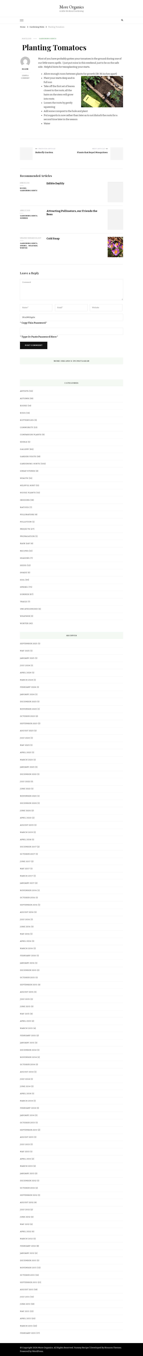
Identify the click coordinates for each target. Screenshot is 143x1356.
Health (24, 478)
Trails (23, 602)
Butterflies (27, 420)
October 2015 (27, 977)
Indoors (25, 500)
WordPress (37, 1351)
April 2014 (25, 1094)
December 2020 (28, 803)
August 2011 (26, 1289)
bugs (23, 413)
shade (23, 573)
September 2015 (28, 985)
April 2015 (25, 1021)
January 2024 (27, 694)
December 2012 (28, 1181)
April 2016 (25, 941)
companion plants (30, 435)
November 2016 (28, 890)
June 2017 (25, 861)
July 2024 (25, 665)
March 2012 (26, 1239)
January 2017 (27, 883)
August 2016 (27, 912)
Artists (24, 391)
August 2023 (27, 731)
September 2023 (28, 723)
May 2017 (25, 869)
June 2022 (25, 789)
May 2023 (25, 745)
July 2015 (25, 999)
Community (26, 427)
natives (24, 507)
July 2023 (25, 738)
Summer (24, 218)
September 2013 (28, 1130)
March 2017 (26, 876)
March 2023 (26, 760)
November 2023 (28, 709)
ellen (25, 69)
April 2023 (25, 752)
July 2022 (25, 781)
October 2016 (27, 898)
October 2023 (27, 716)
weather (32, 246)
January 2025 (27, 658)
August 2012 (27, 1202)
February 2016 (28, 956)
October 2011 (27, 1275)
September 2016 (28, 905)
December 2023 (28, 702)
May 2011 (24, 1311)
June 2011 (25, 1304)
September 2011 (28, 1282)
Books (23, 188)
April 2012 (25, 1231)
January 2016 (27, 963)
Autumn (24, 398)
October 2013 (27, 1123)
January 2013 (27, 1173)
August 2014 (27, 1072)
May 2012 (25, 1224)
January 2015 (27, 1043)
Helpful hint (27, 485)
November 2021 (28, 796)
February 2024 (28, 687)
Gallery (24, 449)
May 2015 (25, 1014)
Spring (23, 246)
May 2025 (25, 651)
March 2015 (26, 1028)
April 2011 (25, 1318)
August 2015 (27, 992)
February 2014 (28, 1108)
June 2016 (25, 927)
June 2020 (25, 811)
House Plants (28, 493)
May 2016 (25, 934)
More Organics (71, 7)
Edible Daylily (55, 183)
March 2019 (26, 832)
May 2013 (25, 1152)
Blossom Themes (112, 1347)
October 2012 (27, 1188)
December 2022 (28, 774)
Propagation (27, 536)
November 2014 (28, 1057)
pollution (26, 522)
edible (23, 442)
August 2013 (27, 1137)
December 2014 (28, 1050)
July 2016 (25, 919)
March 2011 (26, 1326)
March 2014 (26, 1101)
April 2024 (25, 673)
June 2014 (25, 1086)
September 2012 (28, 1195)
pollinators (27, 514)
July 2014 (25, 1079)
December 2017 (28, 847)
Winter (23, 248)
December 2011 (28, 1260)
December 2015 (28, 970)
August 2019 (27, 825)
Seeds (23, 565)
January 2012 (27, 1253)
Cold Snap (53, 238)
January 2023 (27, 767)
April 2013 (25, 1159)
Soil (22, 580)
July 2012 (25, 1210)
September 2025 (28, 644)
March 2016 (26, 948)
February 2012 (28, 1246)
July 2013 (25, 1144)
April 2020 (26, 818)
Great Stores (27, 471)
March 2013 (26, 1166)
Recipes (24, 551)
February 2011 (28, 1333)
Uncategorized (29, 609)
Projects (25, 529)
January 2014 (27, 1115)
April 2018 (25, 839)
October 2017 (27, 854)
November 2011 (28, 1268)
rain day (25, 543)
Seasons (25, 558)
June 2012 (25, 1217)
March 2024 (26, 680)
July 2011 (25, 1297)
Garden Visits (28, 456)
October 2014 (27, 1064)
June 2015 (25, 1006)
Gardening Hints (47, 39)
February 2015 (28, 1035)
